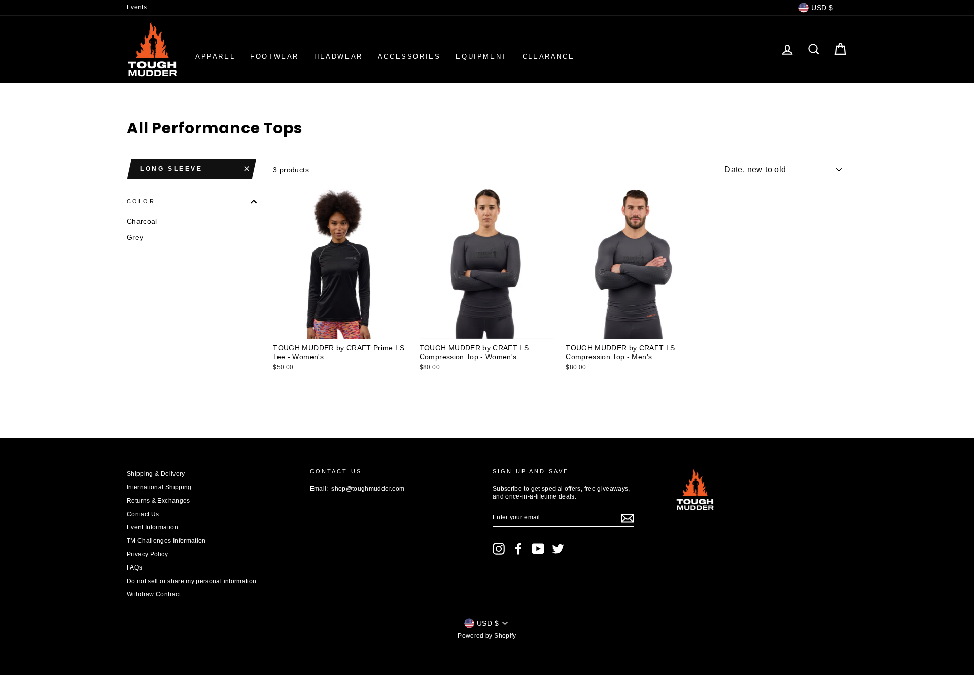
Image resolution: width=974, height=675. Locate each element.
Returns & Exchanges (158, 500)
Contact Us (143, 514)
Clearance (548, 56)
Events (137, 7)
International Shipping (159, 487)
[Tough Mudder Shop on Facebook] (518, 549)
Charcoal (142, 221)
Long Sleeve (171, 168)
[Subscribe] (627, 518)
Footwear (274, 56)
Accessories (409, 56)
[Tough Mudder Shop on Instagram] (499, 549)
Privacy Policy (147, 554)
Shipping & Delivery (156, 473)
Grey (135, 237)
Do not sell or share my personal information (191, 581)
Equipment (481, 56)
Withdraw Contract (154, 594)
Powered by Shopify (487, 636)
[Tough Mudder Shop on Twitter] (558, 549)
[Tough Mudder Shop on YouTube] (538, 549)
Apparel (215, 56)
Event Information (152, 527)
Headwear (338, 56)
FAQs (134, 567)
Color (141, 201)
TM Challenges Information (166, 540)
